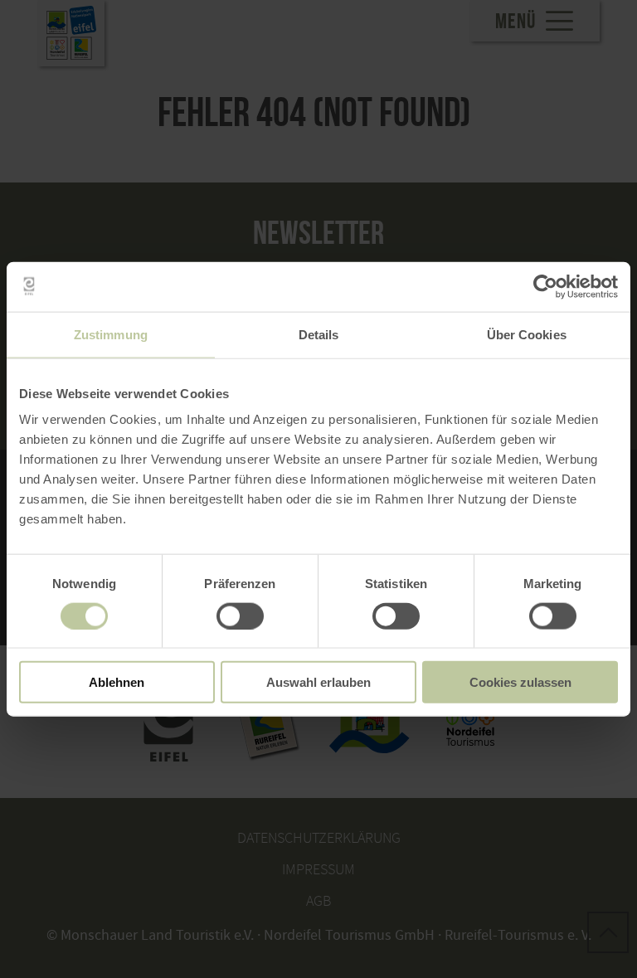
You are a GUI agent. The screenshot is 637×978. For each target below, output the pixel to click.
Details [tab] (319, 334)
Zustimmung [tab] (111, 334)
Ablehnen (116, 682)
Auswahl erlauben (318, 682)
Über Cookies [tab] (526, 334)
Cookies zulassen (520, 682)
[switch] (240, 615)
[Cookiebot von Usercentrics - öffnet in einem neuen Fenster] (545, 286)
